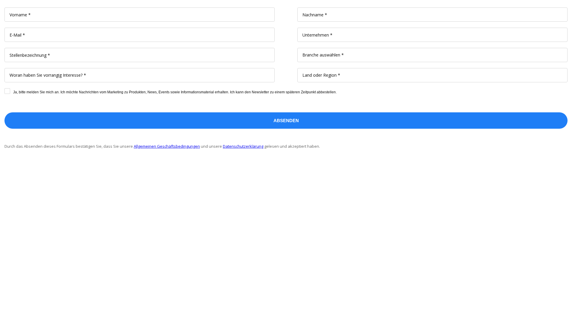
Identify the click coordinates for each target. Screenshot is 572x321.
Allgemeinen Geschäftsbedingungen (167, 146)
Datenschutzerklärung (243, 146)
